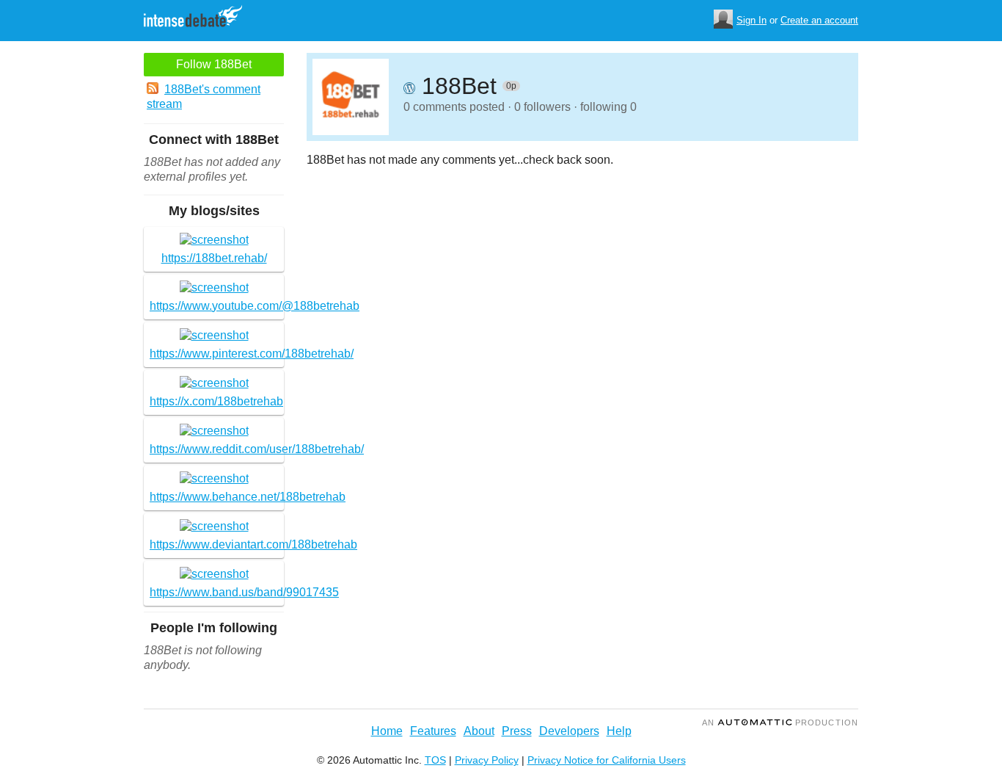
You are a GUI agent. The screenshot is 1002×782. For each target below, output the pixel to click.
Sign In (751, 20)
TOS (435, 760)
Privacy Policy (487, 760)
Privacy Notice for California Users (606, 760)
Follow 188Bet (214, 64)
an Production (780, 722)
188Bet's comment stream (203, 96)
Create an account (819, 20)
